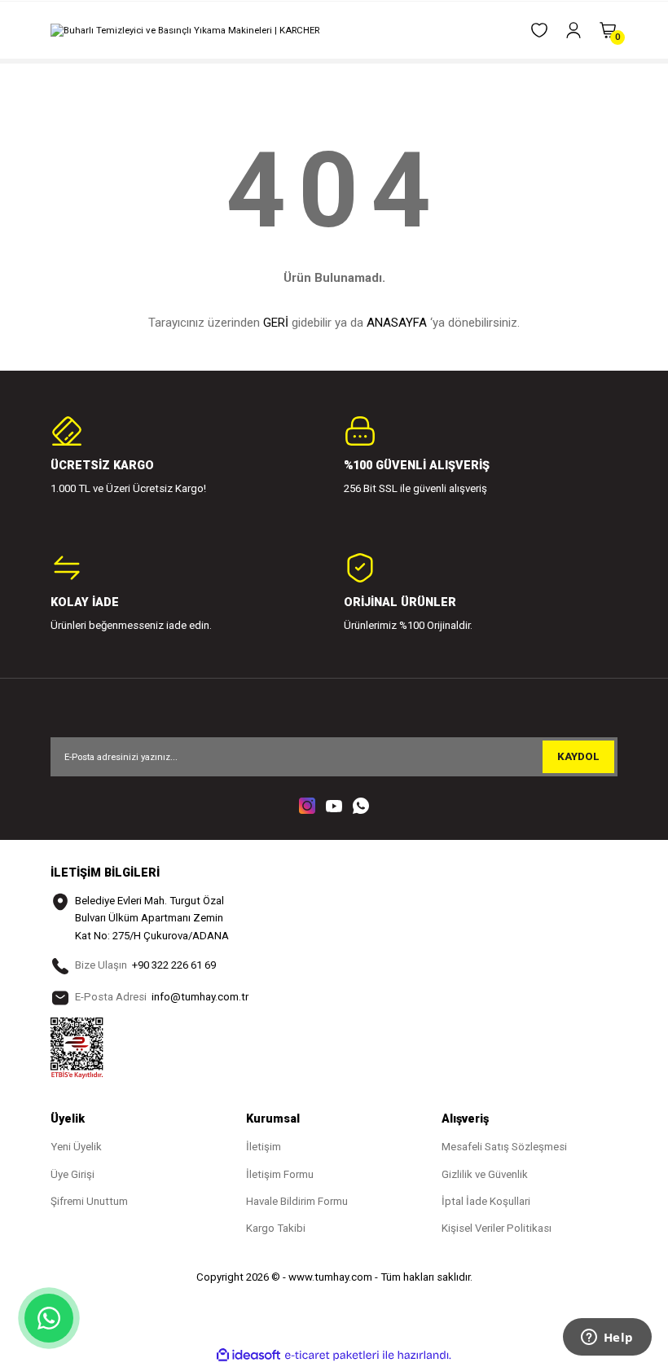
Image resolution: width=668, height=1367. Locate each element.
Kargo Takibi (275, 1228)
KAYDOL (578, 756)
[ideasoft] (248, 1355)
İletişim (263, 1147)
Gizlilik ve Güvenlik (485, 1174)
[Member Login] (573, 30)
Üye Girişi (72, 1174)
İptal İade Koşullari (486, 1201)
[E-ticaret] (332, 1355)
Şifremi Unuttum (89, 1201)
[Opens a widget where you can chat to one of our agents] (607, 1338)
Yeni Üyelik (76, 1147)
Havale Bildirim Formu (297, 1201)
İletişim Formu (280, 1174)
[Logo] (185, 30)
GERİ (275, 322)
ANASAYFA (397, 322)
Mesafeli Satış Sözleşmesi (504, 1147)
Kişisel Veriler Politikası (497, 1228)
